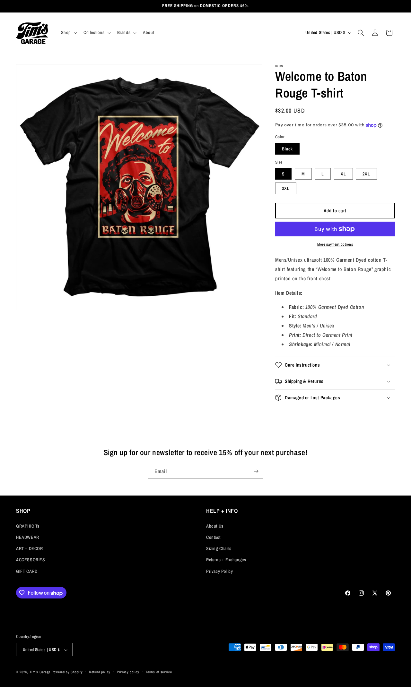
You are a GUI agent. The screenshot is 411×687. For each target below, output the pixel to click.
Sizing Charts (219, 548)
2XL (366, 174)
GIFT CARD (26, 571)
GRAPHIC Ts (27, 526)
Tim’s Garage (40, 672)
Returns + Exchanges (226, 560)
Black (287, 149)
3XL (286, 188)
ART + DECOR (29, 548)
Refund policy (99, 672)
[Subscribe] (256, 471)
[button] (68, 32)
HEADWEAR (27, 537)
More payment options (335, 244)
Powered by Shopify (67, 672)
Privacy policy (128, 672)
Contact (213, 537)
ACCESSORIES (30, 560)
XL (343, 174)
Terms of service (158, 672)
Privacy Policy (219, 571)
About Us (214, 526)
